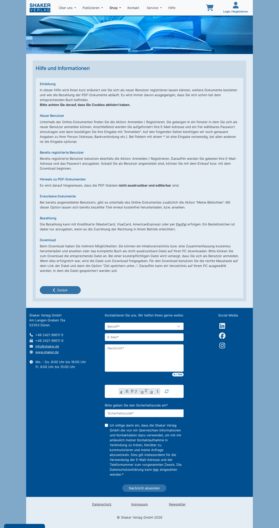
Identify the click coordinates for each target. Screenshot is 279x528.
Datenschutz (102, 504)
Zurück (62, 290)
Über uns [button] (66, 8)
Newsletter (177, 504)
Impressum (139, 504)
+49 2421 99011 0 (49, 335)
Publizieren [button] (91, 8)
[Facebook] (222, 336)
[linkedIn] (222, 326)
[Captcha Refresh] (166, 391)
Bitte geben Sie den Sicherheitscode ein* (136, 405)
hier (156, 469)
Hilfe (172, 8)
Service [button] (153, 8)
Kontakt (133, 8)
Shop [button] (116, 8)
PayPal (181, 224)
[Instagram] (222, 345)
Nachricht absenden (144, 488)
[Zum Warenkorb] (209, 8)
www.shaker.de (47, 352)
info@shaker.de (47, 346)
